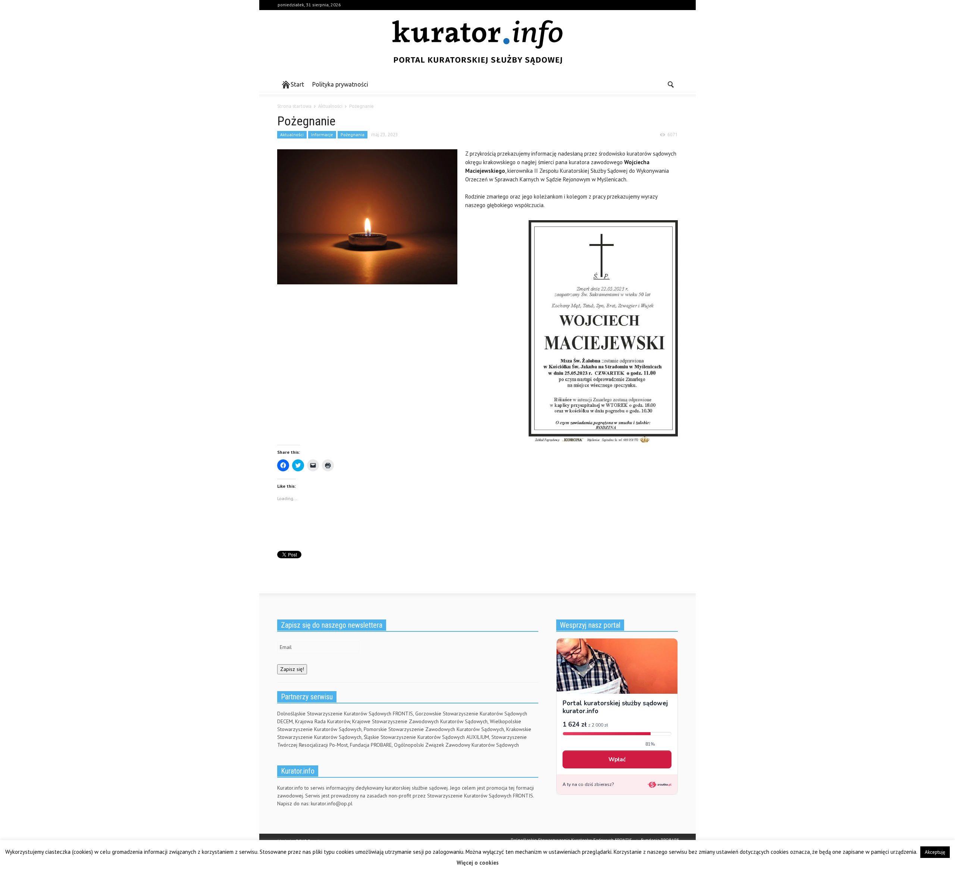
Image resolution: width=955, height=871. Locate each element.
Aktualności (292, 134)
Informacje (322, 134)
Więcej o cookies (478, 862)
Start (297, 84)
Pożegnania (352, 134)
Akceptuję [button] (935, 852)
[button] (670, 84)
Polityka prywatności (340, 84)
